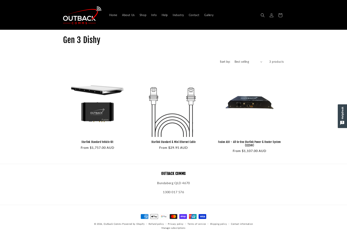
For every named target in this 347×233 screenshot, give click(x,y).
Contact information (242, 224)
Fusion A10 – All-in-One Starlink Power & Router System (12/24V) (249, 143)
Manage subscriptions (173, 228)
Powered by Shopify (133, 224)
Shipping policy (218, 224)
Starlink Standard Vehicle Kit (97, 142)
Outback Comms (112, 224)
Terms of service (197, 224)
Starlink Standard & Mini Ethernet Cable (173, 142)
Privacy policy (176, 224)
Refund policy (156, 224)
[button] (262, 15)
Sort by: (225, 61)
